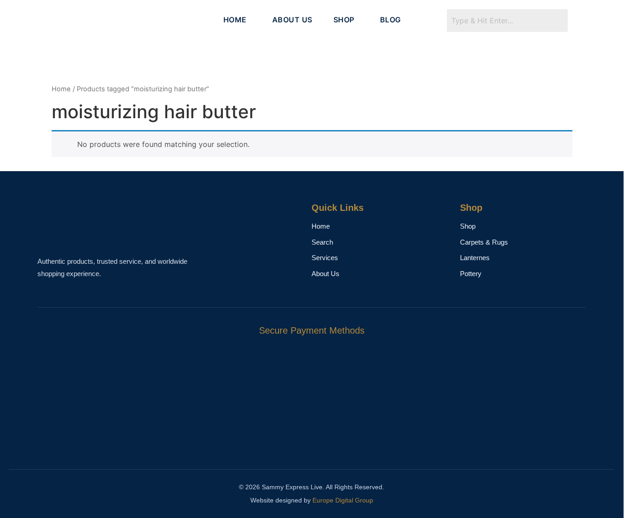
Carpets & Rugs (484, 242)
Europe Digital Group (342, 500)
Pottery (470, 273)
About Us (325, 273)
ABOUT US (292, 19)
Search (322, 242)
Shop (468, 226)
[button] (237, 19)
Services (325, 258)
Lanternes (475, 258)
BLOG (390, 19)
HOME (235, 19)
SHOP (343, 19)
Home (61, 89)
